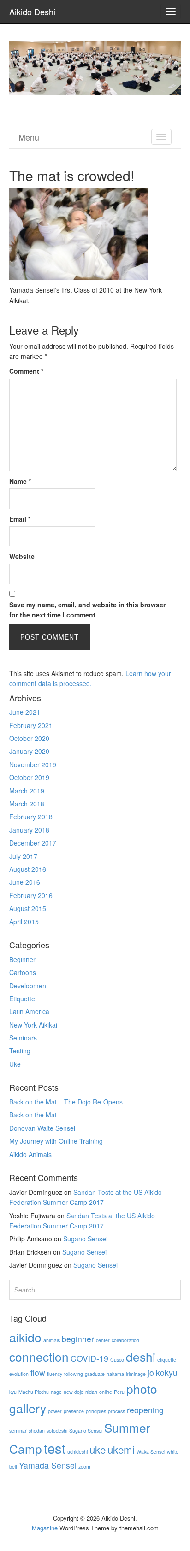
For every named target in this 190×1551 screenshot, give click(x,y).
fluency (54, 1373)
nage (56, 1391)
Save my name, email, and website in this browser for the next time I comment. (87, 609)
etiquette (166, 1359)
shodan (37, 1430)
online (105, 1391)
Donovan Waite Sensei (42, 1128)
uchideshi (77, 1451)
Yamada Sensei (48, 1465)
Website (22, 556)
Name (20, 481)
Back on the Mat (33, 1114)
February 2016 (31, 895)
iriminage (136, 1373)
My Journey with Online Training (56, 1141)
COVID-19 (89, 1358)
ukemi (121, 1449)
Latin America (29, 1011)
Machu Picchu (33, 1391)
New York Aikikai (33, 1024)
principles (96, 1411)
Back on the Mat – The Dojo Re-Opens (66, 1101)
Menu (28, 137)
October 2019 (29, 777)
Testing (19, 1050)
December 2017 (32, 842)
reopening (145, 1410)
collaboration (125, 1340)
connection (39, 1356)
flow (37, 1372)
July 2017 (23, 856)
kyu (13, 1391)
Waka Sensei (151, 1451)
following (73, 1373)
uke (97, 1449)
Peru (119, 1391)
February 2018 (31, 816)
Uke (15, 1064)
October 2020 (29, 738)
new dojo (73, 1391)
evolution (19, 1373)
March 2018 (26, 803)
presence (74, 1411)
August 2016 (27, 869)
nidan (91, 1391)
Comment (26, 371)
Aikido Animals (30, 1154)
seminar (18, 1430)
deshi (140, 1356)
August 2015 (27, 908)
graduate (95, 1373)
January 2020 (29, 751)
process (116, 1411)
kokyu (167, 1372)
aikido (25, 1336)
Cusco (117, 1359)
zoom (84, 1466)
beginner (78, 1339)
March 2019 (26, 790)
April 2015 (24, 921)
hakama (115, 1373)
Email (19, 518)
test (54, 1447)
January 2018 (29, 829)
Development (28, 985)
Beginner (22, 959)
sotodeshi (57, 1430)
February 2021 (31, 725)
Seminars (23, 1037)
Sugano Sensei (85, 1238)
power (55, 1411)
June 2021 (24, 712)
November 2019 (32, 764)
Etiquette (22, 998)
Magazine (45, 1527)
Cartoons (22, 972)
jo (151, 1372)
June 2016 (24, 882)
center (103, 1340)
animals (51, 1340)
